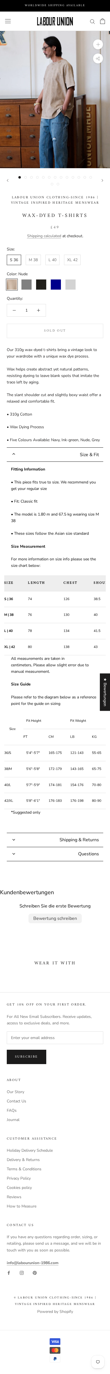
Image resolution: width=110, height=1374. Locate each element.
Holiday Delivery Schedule (30, 1150)
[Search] (92, 21)
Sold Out (55, 331)
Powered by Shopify (55, 1311)
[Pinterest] (35, 1272)
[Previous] (7, 180)
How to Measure (21, 1206)
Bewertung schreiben (55, 918)
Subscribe (26, 1057)
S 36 (14, 260)
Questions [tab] (88, 854)
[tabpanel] (55, 647)
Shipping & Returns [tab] (79, 840)
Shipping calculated (44, 236)
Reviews (14, 1197)
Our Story (15, 1092)
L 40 (52, 260)
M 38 (33, 260)
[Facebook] (9, 1272)
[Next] (102, 180)
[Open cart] (102, 21)
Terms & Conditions (24, 1169)
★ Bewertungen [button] (105, 692)
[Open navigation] (8, 21)
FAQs (12, 1110)
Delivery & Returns (23, 1159)
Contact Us (16, 1101)
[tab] (55, 454)
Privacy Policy (19, 1178)
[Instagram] (22, 1272)
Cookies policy (19, 1187)
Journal (13, 1119)
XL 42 (72, 260)
